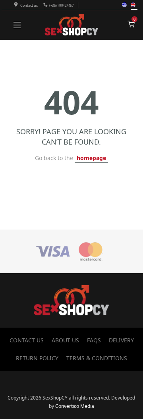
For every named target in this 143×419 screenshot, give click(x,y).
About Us (65, 340)
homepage (91, 158)
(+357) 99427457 (61, 5)
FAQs (94, 340)
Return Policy (37, 358)
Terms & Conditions (96, 358)
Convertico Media (74, 406)
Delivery (121, 340)
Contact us (29, 5)
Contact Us (27, 340)
